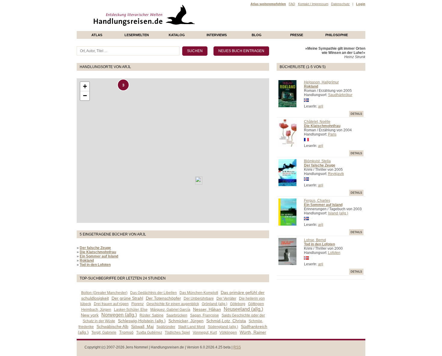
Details (356, 113)
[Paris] (198, 180)
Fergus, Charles (317, 200)
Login (360, 4)
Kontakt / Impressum (313, 4)
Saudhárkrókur (340, 95)
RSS (237, 347)
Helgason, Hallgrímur (321, 82)
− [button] (85, 95)
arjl (320, 106)
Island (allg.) (338, 213)
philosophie (336, 35)
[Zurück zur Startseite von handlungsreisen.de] (188, 29)
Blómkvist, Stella (317, 161)
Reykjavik (336, 174)
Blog (257, 35)
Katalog (177, 35)
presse (296, 35)
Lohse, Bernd (315, 240)
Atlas (96, 35)
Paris (332, 134)
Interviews (217, 35)
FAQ (292, 4)
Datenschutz (340, 4)
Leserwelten (136, 35)
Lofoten (334, 253)
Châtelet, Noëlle (317, 122)
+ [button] (85, 86)
